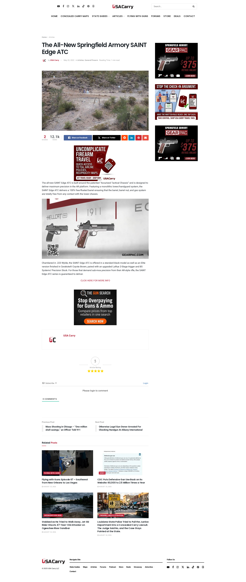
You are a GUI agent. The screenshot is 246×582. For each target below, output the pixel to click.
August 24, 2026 (105, 535)
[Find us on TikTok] (83, 6)
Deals (128, 567)
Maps (85, 567)
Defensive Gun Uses (53, 515)
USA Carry (54, 60)
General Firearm (91, 60)
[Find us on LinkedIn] (78, 6)
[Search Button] (194, 6)
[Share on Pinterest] (138, 137)
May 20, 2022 (69, 60)
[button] (95, 228)
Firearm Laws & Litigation (111, 515)
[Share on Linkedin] (131, 137)
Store (121, 567)
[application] (95, 101)
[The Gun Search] (95, 307)
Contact (189, 16)
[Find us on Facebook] (63, 6)
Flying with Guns (52, 473)
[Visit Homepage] (123, 6)
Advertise (149, 567)
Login (145, 383)
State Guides (75, 567)
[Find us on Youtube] (58, 6)
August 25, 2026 (49, 486)
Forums (103, 567)
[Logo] (139, 202)
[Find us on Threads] (93, 6)
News (102, 473)
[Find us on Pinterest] (88, 6)
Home (54, 16)
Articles (52, 37)
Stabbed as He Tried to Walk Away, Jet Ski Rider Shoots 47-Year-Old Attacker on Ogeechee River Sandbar (65, 525)
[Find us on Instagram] (68, 6)
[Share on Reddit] (124, 137)
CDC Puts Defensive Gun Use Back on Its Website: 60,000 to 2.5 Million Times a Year (121, 481)
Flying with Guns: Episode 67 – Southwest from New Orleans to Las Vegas (65, 481)
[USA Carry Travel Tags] (95, 163)
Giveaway (138, 567)
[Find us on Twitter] (73, 6)
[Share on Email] (145, 137)
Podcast (112, 567)
